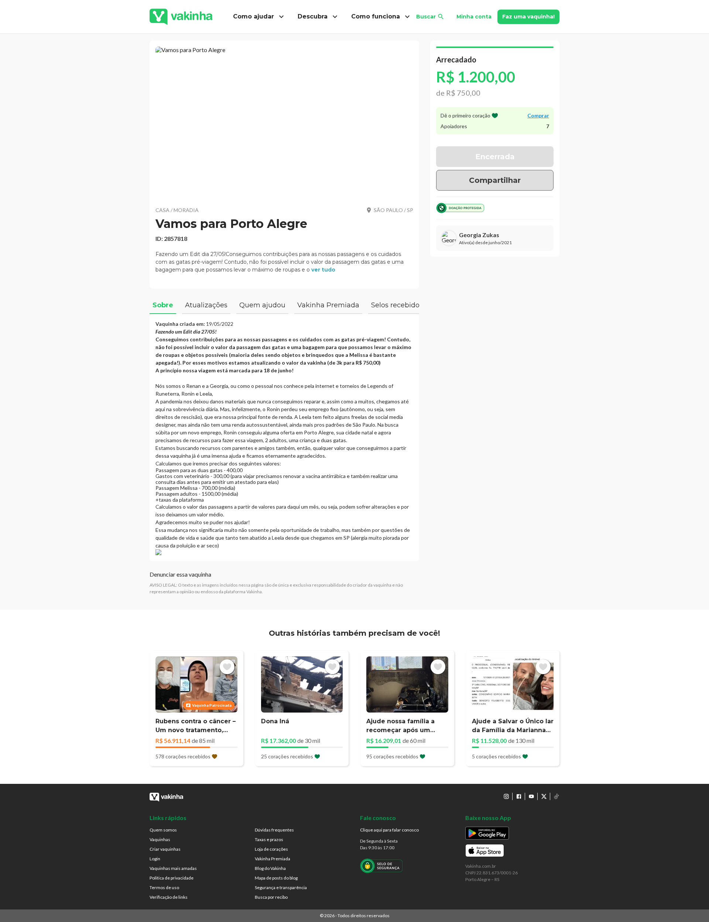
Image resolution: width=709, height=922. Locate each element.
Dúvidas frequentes (274, 830)
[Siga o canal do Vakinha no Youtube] (531, 796)
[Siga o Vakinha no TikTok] (556, 796)
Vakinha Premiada (272, 858)
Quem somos (163, 830)
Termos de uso (164, 887)
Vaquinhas (160, 839)
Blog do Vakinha (270, 868)
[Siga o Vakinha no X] (544, 796)
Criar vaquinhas (165, 849)
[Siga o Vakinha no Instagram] (506, 796)
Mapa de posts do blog (276, 878)
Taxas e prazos (269, 839)
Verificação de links (169, 897)
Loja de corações (271, 849)
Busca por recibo (271, 897)
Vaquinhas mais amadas (173, 868)
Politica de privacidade (171, 878)
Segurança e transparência (281, 887)
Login (155, 858)
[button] (284, 122)
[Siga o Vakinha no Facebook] (519, 796)
